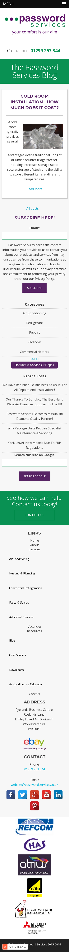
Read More (34, 189)
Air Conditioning (34, 313)
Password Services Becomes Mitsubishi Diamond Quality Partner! (35, 416)
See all (34, 359)
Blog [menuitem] (12, 640)
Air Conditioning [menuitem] (19, 559)
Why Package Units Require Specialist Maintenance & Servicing (34, 430)
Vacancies (35, 342)
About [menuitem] (34, 545)
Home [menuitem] (34, 540)
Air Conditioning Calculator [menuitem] (26, 684)
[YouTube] (46, 794)
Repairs (34, 332)
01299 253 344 (45, 50)
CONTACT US (34, 515)
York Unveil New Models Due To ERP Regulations (34, 445)
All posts (32, 208)
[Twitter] (22, 794)
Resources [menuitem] (34, 631)
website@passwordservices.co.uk (34, 785)
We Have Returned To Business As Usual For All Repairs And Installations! (34, 387)
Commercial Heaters (34, 352)
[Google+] (34, 794)
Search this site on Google (34, 455)
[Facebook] (10, 794)
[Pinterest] (34, 805)
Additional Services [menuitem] (21, 617)
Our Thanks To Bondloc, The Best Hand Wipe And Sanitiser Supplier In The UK (34, 401)
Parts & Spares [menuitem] (19, 602)
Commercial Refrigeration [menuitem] (25, 588)
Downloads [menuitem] (16, 670)
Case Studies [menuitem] (17, 655)
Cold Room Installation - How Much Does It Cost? (34, 102)
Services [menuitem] (34, 549)
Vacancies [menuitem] (35, 626)
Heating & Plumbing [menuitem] (22, 573)
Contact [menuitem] (34, 694)
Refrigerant (34, 323)
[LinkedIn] (58, 794)
